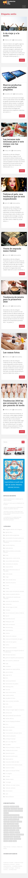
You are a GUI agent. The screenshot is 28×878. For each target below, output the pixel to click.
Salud (17, 830)
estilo (11, 817)
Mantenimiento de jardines (11, 683)
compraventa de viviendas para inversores (11, 597)
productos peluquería (10, 736)
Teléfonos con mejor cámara (12, 785)
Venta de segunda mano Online (12, 249)
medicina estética (9, 695)
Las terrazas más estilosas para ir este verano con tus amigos (13, 143)
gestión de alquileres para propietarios (14, 657)
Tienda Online (17, 836)
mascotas (7, 689)
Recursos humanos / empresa (12, 747)
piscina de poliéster (10, 727)
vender (11, 838)
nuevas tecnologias (15, 826)
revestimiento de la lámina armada (13, 765)
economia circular (18, 810)
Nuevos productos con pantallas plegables (12, 87)
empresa (7, 633)
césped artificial (9, 567)
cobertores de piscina (10, 582)
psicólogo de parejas (10, 738)
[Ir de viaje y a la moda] (14, 24)
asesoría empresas (10, 545)
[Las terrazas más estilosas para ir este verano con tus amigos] (14, 130)
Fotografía (20, 817)
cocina (17, 806)
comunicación (7, 808)
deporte (7, 616)
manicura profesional (10, 681)
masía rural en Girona (10, 692)
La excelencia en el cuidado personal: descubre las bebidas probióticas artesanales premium (12, 518)
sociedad (12, 832)
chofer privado (8, 574)
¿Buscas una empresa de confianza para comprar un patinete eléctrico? (13, 508)
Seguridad (6, 832)
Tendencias (12, 834)
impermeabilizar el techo (13, 819)
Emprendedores (9, 630)
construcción (8, 604)
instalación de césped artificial (12, 669)
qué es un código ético (10, 741)
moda (17, 823)
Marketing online (9, 686)
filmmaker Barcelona (10, 655)
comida (7, 588)
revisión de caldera (9, 767)
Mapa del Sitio (6, 846)
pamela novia (8, 712)
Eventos (15, 817)
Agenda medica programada (12, 535)
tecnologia (17, 832)
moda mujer (6, 826)
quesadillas (8, 744)
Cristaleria (7, 610)
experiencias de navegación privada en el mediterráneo (13, 651)
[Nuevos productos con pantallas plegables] (14, 74)
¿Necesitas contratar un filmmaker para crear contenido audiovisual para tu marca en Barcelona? (13, 513)
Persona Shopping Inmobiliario (12, 721)
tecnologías (6, 834)
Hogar (5, 819)
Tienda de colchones (10, 788)
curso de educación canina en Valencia (14, 613)
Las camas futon (11, 352)
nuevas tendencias (8, 828)
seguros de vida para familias (12, 770)
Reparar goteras (9, 759)
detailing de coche (9, 621)
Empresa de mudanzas (10, 636)
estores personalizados (11, 647)
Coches (7, 585)
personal (19, 828)
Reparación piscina (9, 753)
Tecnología (8, 782)
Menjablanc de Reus (10, 698)
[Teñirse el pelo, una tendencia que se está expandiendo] (14, 185)
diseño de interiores (10, 624)
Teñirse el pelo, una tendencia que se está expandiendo (14, 196)
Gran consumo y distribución (12, 660)
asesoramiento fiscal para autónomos (14, 538)
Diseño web (10, 810)
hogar (6, 663)
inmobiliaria (8, 666)
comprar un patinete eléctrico (12, 594)
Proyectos (6, 830)
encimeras (6, 817)
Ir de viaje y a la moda (11, 34)
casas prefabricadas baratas (12, 561)
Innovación (19, 821)
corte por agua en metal (11, 607)
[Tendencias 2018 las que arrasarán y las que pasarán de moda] (14, 391)
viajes (6, 793)
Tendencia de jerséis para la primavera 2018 (13, 299)
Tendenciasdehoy (18, 40)
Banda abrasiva (9, 548)
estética (7, 644)
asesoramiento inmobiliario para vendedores (12, 541)
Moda (6, 704)
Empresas (6, 813)
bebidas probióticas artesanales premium (12, 551)
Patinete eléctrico (9, 718)
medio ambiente (10, 823)
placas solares (8, 730)
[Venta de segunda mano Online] (14, 239)
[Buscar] (23, 442)
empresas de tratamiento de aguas (13, 639)
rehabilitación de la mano (11, 750)
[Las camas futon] (14, 341)
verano (10, 841)
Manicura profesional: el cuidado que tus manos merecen (13, 499)
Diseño (5, 810)
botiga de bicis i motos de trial (12, 558)
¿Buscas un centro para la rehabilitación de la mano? (13, 503)
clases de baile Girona (10, 579)
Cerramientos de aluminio (11, 564)
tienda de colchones (8, 836)
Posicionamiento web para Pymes (13, 733)
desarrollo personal (10, 618)
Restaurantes (12, 830)
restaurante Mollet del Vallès (12, 762)
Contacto (13, 846)
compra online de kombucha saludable (14, 591)
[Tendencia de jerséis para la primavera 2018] (14, 287)
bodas (6, 555)
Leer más (22, 60)
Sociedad (7, 776)
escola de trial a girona (10, 642)
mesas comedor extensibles (12, 701)
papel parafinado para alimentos (13, 715)
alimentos (12, 806)
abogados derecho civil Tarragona (13, 529)
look (5, 823)
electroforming (9, 627)
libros (6, 678)
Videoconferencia (9, 796)
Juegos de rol (8, 675)
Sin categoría (8, 773)
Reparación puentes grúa (11, 756)
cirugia (7, 577)
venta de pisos (8, 791)
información (6, 821)
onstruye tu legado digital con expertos (14, 710)
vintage (14, 841)
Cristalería (20, 808)
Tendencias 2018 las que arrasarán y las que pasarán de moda (13, 403)
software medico (9, 779)
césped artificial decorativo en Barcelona (11, 570)
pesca (6, 724)
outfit (14, 828)
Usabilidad (6, 838)
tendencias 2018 (19, 834)
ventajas (5, 841)
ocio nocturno (8, 707)
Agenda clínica (8, 532)
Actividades (6, 806)
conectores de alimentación (12, 601)
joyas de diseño (9, 672)
